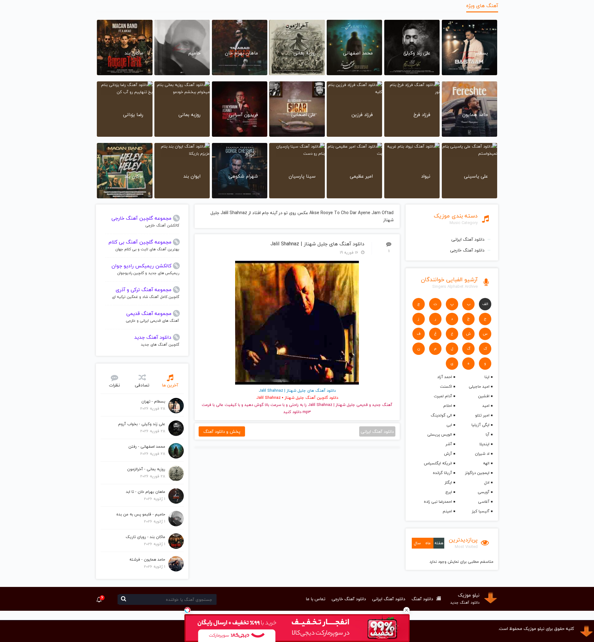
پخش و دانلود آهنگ (221, 431)
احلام (447, 405)
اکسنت (446, 386)
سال (417, 543)
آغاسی (483, 501)
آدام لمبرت (443, 396)
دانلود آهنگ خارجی (467, 250)
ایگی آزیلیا (480, 424)
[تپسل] (187, 610)
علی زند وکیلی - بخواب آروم (141, 423)
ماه (428, 543)
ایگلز (448, 482)
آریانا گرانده (442, 472)
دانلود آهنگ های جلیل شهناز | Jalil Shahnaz (317, 244)
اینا (486, 376)
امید (485, 405)
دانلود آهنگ (422, 599)
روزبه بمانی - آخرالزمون (146, 469)
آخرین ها (170, 385)
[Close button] (406, 610)
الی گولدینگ (441, 415)
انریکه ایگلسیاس (438, 463)
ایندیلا (484, 444)
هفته (438, 543)
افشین (483, 396)
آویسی (483, 492)
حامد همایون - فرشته (147, 559)
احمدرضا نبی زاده (438, 501)
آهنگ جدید (382, 404)
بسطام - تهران (153, 401)
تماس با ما (315, 599)
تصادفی (142, 385)
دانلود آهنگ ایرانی (467, 239)
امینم (447, 511)
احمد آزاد (444, 376)
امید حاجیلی (479, 386)
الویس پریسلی (439, 434)
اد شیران (482, 453)
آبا (487, 434)
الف (485, 304)
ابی (449, 424)
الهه (486, 463)
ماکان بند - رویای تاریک (145, 536)
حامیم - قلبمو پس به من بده (140, 514)
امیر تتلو (482, 415)
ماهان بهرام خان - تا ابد (145, 491)
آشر (449, 444)
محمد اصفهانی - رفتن (146, 446)
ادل (486, 482)
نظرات (114, 385)
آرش (448, 453)
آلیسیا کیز (480, 511)
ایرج (449, 492)
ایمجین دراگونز (477, 472)
